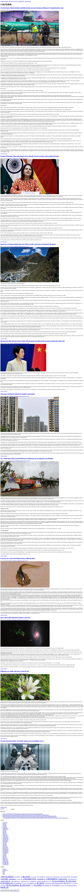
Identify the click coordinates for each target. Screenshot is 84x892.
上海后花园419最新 (19, 879)
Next (3, 808)
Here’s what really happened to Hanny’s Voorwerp (15, 617)
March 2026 (5, 827)
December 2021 (6, 863)
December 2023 (6, 849)
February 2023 (5, 859)
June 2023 (4, 855)
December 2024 (6, 837)
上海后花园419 (12, 879)
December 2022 (6, 861)
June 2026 (4, 824)
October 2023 (5, 851)
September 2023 (6, 852)
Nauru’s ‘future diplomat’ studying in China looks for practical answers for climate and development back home (23, 813)
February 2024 (5, 847)
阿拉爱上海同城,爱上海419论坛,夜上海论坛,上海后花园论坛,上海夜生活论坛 (15, 1)
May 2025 (4, 832)
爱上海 (72, 883)
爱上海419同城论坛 (3, 885)
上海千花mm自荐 (56, 877)
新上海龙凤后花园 (48, 883)
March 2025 (5, 834)
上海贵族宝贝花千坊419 (24, 881)
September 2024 (6, 840)
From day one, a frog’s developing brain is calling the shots (17, 558)
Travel (27, 10)
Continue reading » (3, 153)
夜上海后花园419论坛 (6, 883)
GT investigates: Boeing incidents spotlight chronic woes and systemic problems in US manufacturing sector (32, 8)
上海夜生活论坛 (62, 879)
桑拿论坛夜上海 (67, 883)
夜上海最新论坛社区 (32, 883)
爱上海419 (75, 883)
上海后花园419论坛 (29, 879)
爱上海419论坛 (25, 885)
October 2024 (5, 839)
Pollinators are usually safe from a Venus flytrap (14, 671)
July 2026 (4, 823)
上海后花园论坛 (51, 879)
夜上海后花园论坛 (18, 883)
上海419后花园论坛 (7, 877)
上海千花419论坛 (48, 876)
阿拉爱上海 (4, 887)
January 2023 (5, 860)
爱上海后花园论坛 (56, 885)
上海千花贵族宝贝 (73, 876)
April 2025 (5, 833)
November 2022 (6, 862)
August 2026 (5, 822)
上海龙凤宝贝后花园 (40, 881)
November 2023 (6, 850)
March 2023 (5, 858)
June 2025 (4, 831)
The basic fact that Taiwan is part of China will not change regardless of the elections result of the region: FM (32, 341)
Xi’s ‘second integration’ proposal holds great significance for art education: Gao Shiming (26, 458)
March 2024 (5, 846)
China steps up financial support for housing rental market (17, 394)
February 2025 (5, 835)
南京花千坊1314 (49, 881)
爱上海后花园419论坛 (47, 885)
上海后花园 (4, 879)
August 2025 (5, 829)
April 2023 (5, 857)
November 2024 (6, 838)
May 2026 (4, 825)
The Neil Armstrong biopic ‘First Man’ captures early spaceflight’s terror (22, 741)
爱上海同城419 (38, 885)
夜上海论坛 (40, 883)
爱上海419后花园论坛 (12, 885)
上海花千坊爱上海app (15, 881)
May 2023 (4, 856)
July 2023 (4, 854)
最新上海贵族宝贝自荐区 (57, 883)
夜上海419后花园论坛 (58, 881)
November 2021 (6, 864)
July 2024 (4, 842)
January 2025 (5, 836)
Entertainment (15, 10)
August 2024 (5, 841)
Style (24, 10)
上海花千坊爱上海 (5, 881)
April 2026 (5, 826)
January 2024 (5, 848)
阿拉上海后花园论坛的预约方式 (71, 885)
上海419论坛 (25, 877)
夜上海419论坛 (71, 881)
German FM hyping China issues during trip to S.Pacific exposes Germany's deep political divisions (29, 156)
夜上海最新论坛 (24, 883)
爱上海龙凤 (62, 885)
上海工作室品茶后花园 (72, 879)
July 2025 (4, 830)
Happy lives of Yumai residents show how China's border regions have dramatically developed (28, 244)
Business (10, 10)
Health (19, 10)
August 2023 (5, 853)
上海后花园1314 (41, 879)
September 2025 (6, 828)
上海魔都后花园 (33, 881)
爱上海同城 (32, 885)
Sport (22, 10)
